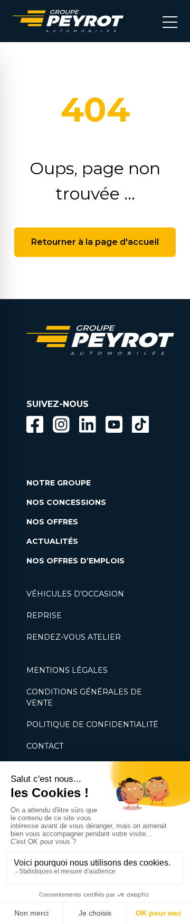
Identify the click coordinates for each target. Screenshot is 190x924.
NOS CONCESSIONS (66, 502)
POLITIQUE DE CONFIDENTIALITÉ (92, 724)
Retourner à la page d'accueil (95, 242)
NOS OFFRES (52, 521)
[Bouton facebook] (34, 424)
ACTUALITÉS (52, 541)
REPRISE (44, 615)
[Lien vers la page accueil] (68, 21)
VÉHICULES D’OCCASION (75, 594)
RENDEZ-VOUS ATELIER (73, 637)
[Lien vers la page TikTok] (140, 426)
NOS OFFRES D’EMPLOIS (75, 560)
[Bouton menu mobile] (170, 21)
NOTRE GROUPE (58, 483)
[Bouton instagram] (61, 424)
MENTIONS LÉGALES (67, 670)
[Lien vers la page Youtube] (114, 426)
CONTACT (44, 746)
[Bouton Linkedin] (87, 424)
